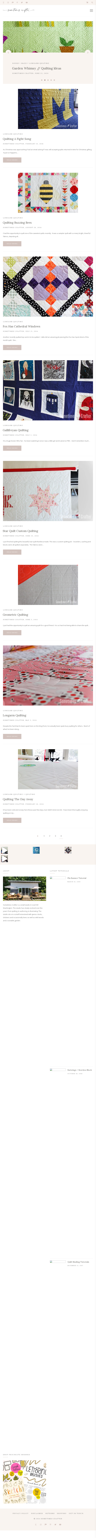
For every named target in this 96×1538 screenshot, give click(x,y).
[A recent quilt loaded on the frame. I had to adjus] (4, 850)
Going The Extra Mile (27, 68)
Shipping (61, 1513)
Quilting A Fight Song (17, 139)
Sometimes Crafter (23, 73)
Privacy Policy (21, 1513)
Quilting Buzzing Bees (17, 222)
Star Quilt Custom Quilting (20, 531)
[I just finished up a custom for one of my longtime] (68, 850)
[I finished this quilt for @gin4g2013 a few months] (36, 850)
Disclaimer (37, 1513)
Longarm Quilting (22, 63)
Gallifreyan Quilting (15, 430)
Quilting (30, 794)
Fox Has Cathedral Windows (21, 326)
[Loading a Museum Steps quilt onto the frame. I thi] (4, 858)
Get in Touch (76, 1513)
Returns (50, 1513)
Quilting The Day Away (18, 799)
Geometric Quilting (15, 614)
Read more (12, 160)
